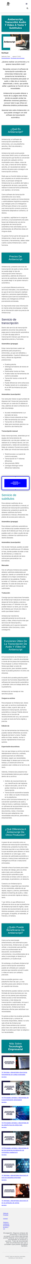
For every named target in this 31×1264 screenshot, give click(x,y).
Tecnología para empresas (17, 58)
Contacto (5, 1218)
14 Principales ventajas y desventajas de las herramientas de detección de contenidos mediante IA (15, 1150)
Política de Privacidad (5, 1214)
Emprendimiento (6, 58)
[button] (26, 3)
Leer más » (4, 1076)
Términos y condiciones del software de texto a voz (6, 1225)
